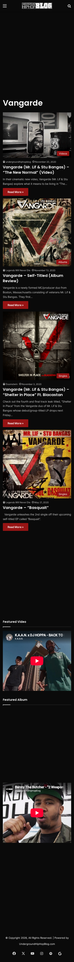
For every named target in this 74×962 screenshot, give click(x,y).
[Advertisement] (37, 52)
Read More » (16, 192)
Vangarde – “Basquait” (26, 507)
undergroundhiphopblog (18, 161)
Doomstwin (12, 384)
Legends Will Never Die (18, 270)
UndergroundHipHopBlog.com (37, 943)
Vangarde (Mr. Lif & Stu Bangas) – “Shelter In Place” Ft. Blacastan (36, 392)
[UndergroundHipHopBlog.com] (37, 6)
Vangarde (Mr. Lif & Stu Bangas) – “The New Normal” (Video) (36, 169)
